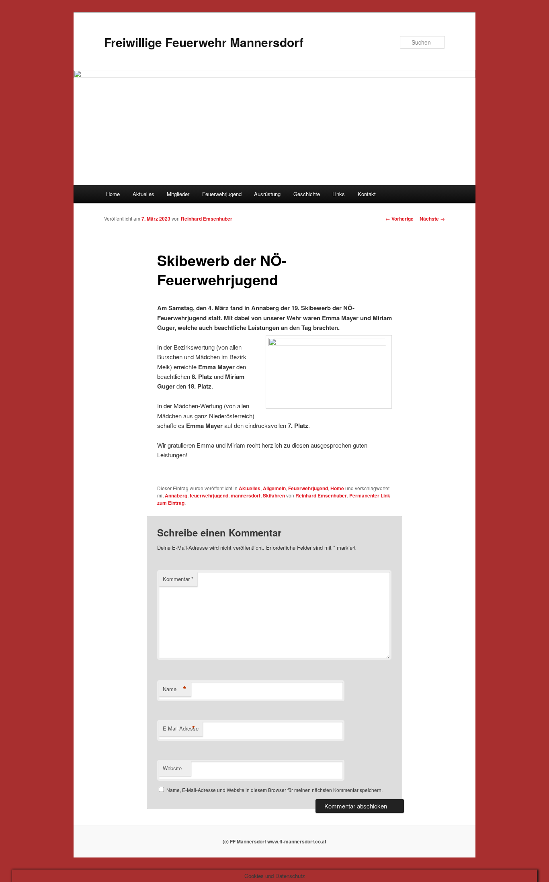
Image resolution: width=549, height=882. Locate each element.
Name (174, 689)
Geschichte (306, 194)
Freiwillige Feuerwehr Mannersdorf (203, 42)
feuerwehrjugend (209, 495)
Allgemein (274, 488)
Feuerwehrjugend (222, 194)
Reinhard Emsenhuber (206, 218)
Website (172, 768)
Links (338, 194)
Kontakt (367, 194)
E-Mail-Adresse (181, 728)
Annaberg (176, 495)
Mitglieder (178, 194)
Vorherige (399, 218)
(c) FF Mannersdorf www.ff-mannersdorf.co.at (274, 841)
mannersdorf (245, 495)
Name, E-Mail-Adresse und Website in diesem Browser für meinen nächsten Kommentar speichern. (274, 789)
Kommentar (178, 579)
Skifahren (274, 495)
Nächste (432, 218)
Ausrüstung (267, 194)
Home (113, 194)
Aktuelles (143, 194)
